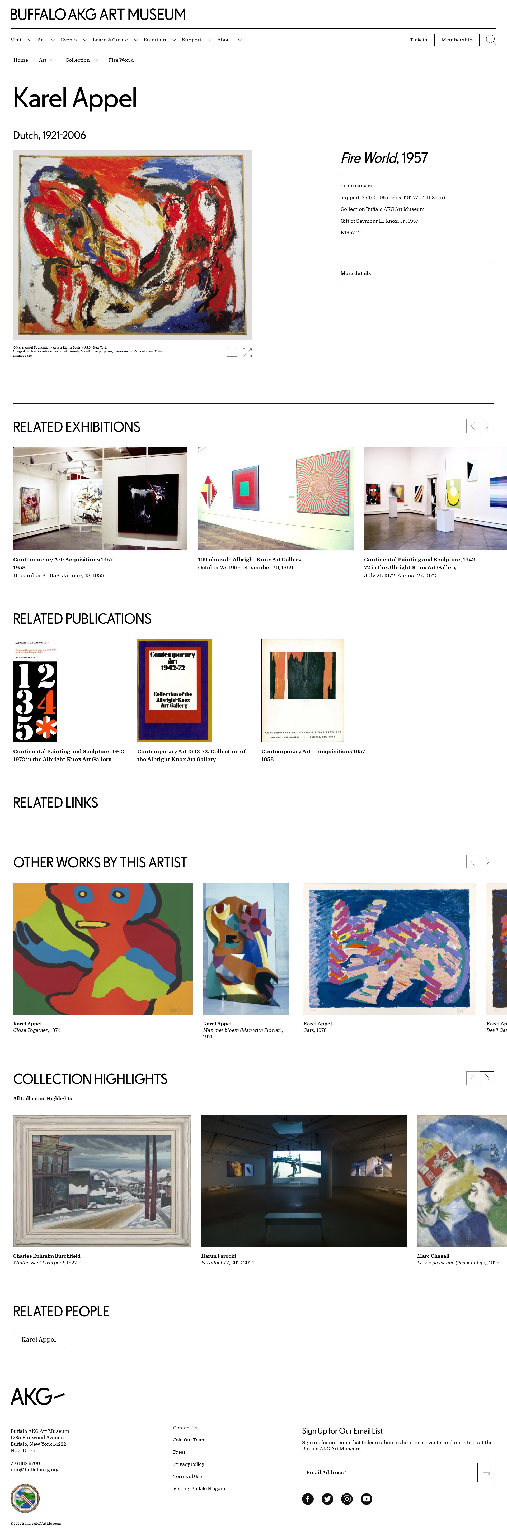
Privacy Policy (188, 1464)
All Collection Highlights (42, 1098)
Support (191, 39)
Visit (16, 39)
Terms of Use (187, 1476)
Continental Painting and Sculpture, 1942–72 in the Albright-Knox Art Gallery (421, 563)
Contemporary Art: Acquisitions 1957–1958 (64, 563)
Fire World (121, 60)
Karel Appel (75, 97)
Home (20, 60)
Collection (77, 60)
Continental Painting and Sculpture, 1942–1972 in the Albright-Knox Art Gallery (70, 755)
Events (69, 39)
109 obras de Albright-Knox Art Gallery (249, 559)
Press (179, 1451)
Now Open (23, 1450)
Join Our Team (189, 1439)
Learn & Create (110, 39)
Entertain (155, 39)
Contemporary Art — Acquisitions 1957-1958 (314, 755)
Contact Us (185, 1427)
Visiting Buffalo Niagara (199, 1488)
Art (41, 39)
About (224, 39)
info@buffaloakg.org (35, 1469)
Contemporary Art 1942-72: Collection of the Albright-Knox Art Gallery (191, 755)
